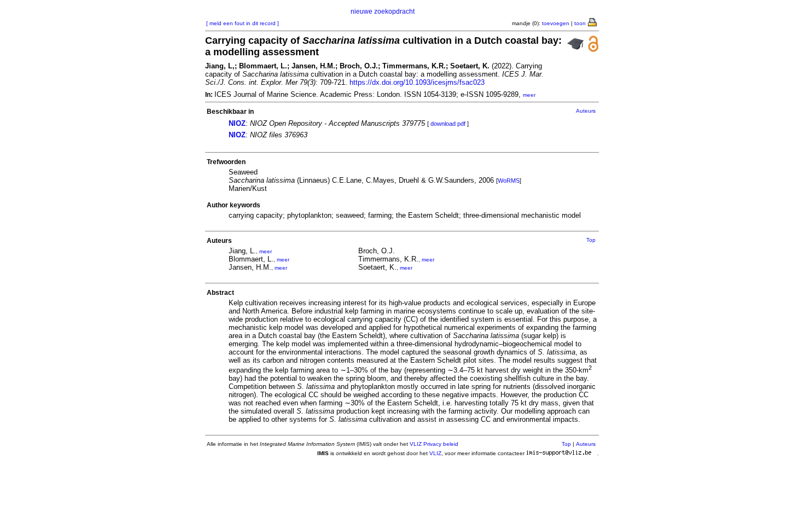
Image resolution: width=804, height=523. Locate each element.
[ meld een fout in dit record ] (242, 23)
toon (580, 23)
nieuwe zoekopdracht (383, 11)
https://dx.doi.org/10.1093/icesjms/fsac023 (417, 82)
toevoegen (555, 23)
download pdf (447, 123)
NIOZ (237, 123)
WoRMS (509, 180)
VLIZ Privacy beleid (434, 444)
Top (591, 240)
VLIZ (435, 453)
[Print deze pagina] (593, 21)
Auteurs (586, 111)
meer (529, 95)
